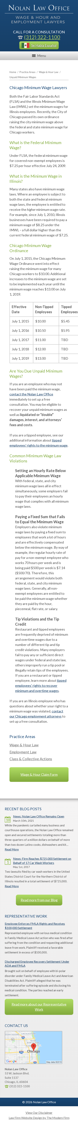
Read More (12, 849)
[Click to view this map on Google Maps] (33, 1063)
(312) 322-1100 (42, 37)
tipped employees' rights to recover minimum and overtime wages (40, 685)
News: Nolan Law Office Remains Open (38, 816)
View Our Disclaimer (39, 1112)
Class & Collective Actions (30, 759)
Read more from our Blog (39, 900)
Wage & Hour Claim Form (39, 774)
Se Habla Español (43, 45)
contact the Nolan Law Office (31, 394)
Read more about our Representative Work (39, 1006)
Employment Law (23, 752)
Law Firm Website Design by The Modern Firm (39, 1118)
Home (12, 72)
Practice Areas (27, 72)
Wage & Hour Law (48, 72)
